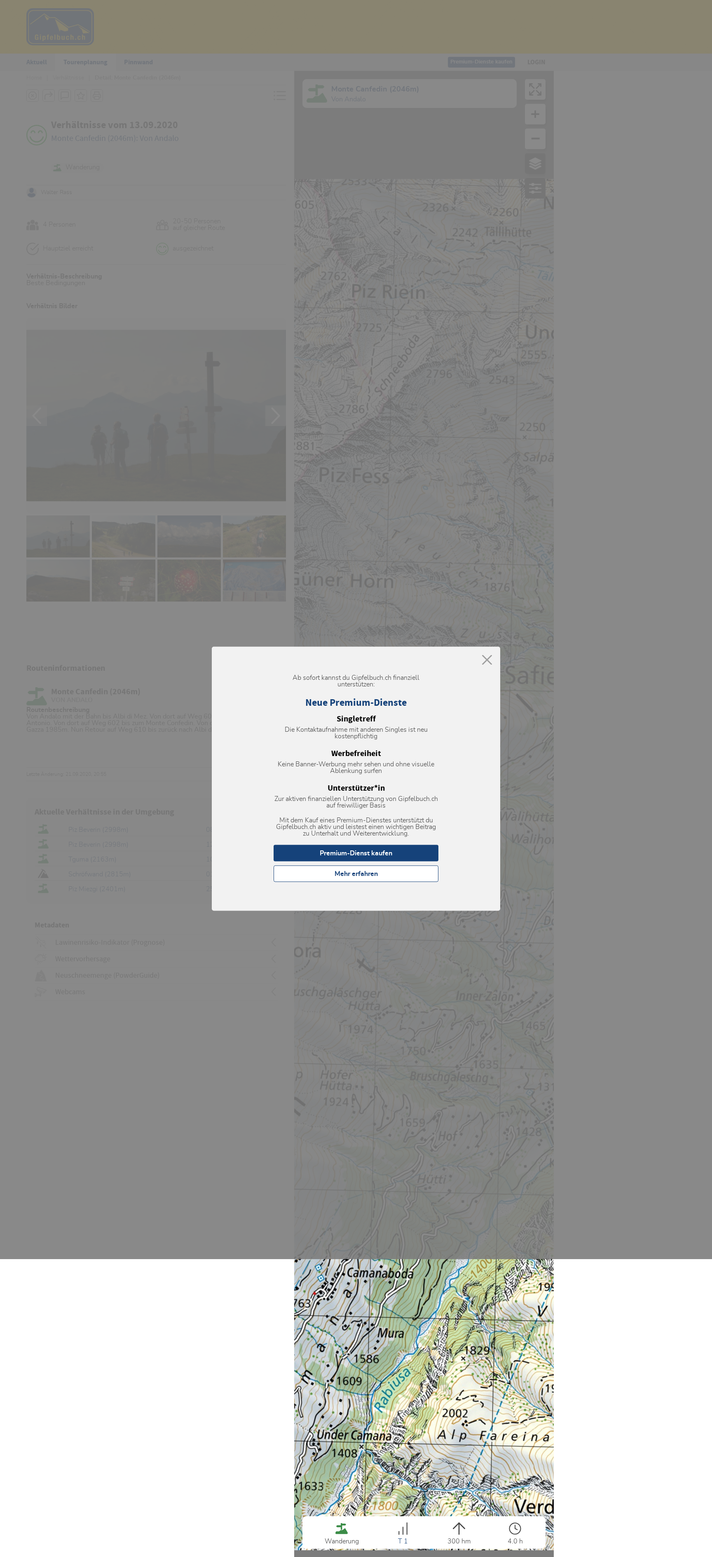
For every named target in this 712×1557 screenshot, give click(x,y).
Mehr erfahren (356, 873)
